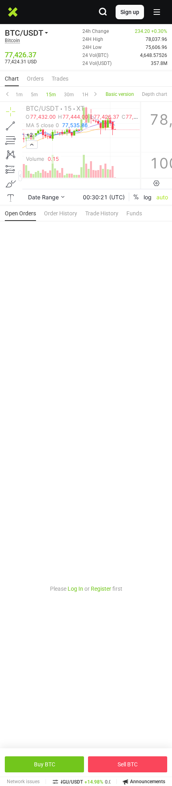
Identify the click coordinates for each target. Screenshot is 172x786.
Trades (60, 78)
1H (85, 94)
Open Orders (20, 213)
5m (34, 94)
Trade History (101, 213)
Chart (12, 78)
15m (51, 94)
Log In (75, 588)
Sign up (129, 12)
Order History (60, 213)
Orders (35, 78)
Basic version (120, 94)
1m (19, 94)
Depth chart (154, 94)
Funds (134, 213)
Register (101, 588)
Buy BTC (44, 764)
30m (69, 94)
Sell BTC (128, 764)
